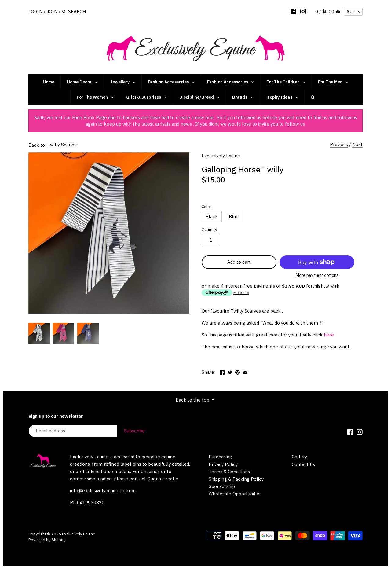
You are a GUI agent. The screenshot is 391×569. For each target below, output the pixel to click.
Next (357, 144)
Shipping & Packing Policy (236, 479)
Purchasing (220, 457)
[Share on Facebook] (222, 371)
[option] (39, 333)
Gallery (299, 457)
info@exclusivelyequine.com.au (103, 491)
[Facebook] (293, 11)
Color (206, 206)
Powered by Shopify (47, 539)
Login (35, 11)
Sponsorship (222, 486)
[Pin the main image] (237, 371)
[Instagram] (303, 11)
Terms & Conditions (229, 472)
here (329, 335)
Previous (339, 144)
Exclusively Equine (221, 156)
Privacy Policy (223, 464)
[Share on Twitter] (230, 371)
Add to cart (239, 262)
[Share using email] (245, 371)
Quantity (209, 229)
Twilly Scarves (62, 145)
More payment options (317, 275)
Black (212, 216)
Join (52, 11)
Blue (234, 216)
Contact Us (303, 464)
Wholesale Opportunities (235, 494)
